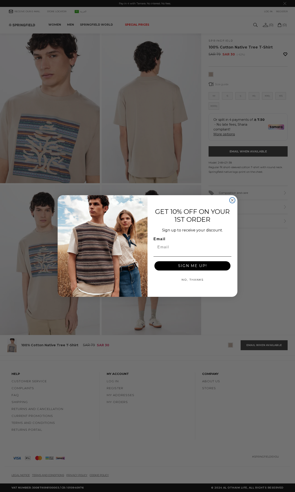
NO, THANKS (193, 279)
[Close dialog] (232, 200)
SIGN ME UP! (192, 266)
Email (159, 239)
